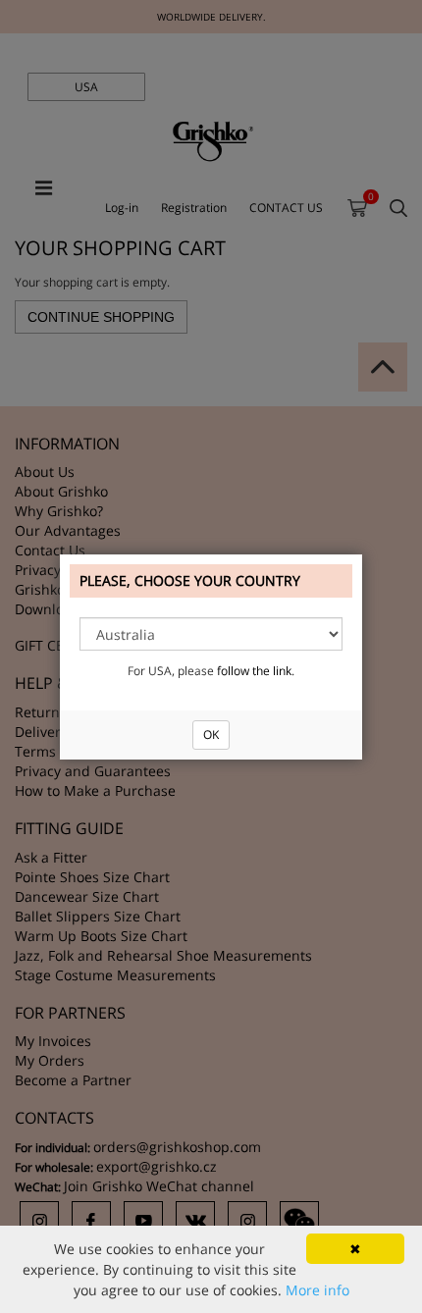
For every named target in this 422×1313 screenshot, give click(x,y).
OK (211, 734)
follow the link (254, 670)
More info (317, 1290)
